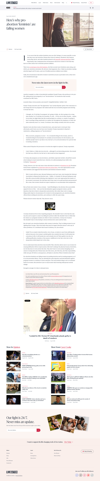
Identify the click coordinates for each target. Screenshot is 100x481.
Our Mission (56, 453)
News (51, 2)
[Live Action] (12, 3)
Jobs (7, 458)
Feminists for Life (66, 165)
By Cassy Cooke (18, 49)
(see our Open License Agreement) (39, 287)
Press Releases (9, 460)
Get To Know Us (57, 450)
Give (91, 2)
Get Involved (57, 2)
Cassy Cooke (66, 347)
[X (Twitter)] (90, 8)
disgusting (33, 162)
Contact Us (8, 463)
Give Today (67, 442)
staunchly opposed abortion (63, 59)
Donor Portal (84, 2)
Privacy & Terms (19, 475)
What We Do (34, 2)
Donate (8, 453)
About (7, 450)
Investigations (33, 455)
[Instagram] (93, 8)
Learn (40, 2)
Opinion (10, 49)
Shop (63, 2)
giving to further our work (56, 276)
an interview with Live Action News (48, 167)
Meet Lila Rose (57, 455)
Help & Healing (76, 2)
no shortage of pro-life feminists (38, 67)
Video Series (45, 2)
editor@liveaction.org (34, 279)
